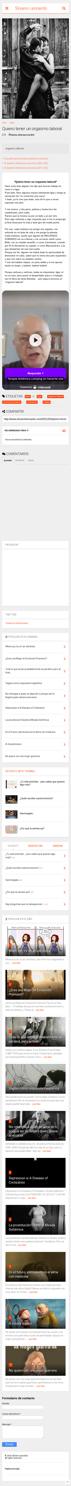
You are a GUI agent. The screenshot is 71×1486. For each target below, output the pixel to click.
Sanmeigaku (26, 813)
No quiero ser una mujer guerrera (33, 1370)
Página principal (12, 1469)
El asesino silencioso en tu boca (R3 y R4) (26, 163)
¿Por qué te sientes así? (32, 828)
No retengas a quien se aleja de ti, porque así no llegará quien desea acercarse (33, 1131)
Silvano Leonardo (31, 8)
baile (12, 123)
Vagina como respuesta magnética (34, 1088)
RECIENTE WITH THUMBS (20, 771)
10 (11, 1364)
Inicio (4, 123)
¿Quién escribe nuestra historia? (36, 798)
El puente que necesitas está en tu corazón (26, 158)
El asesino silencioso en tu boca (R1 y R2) (26, 168)
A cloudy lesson (20, 1323)
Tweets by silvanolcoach (16, 623)
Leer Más (16, 963)
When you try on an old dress (29, 951)
